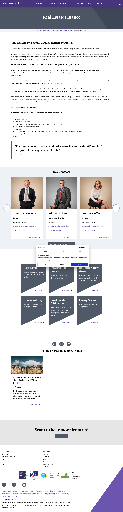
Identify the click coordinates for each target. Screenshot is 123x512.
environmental (44, 99)
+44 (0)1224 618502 (54, 230)
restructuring (82, 99)
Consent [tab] (45, 251)
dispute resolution (68, 99)
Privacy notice (6, 491)
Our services (57, 30)
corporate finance (56, 99)
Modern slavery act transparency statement (24, 493)
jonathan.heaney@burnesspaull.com (25, 226)
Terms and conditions (20, 491)
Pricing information (36, 491)
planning (36, 99)
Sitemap (16, 496)
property (20, 99)
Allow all (79, 264)
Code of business (50, 491)
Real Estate (68, 30)
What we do (47, 30)
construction (28, 99)
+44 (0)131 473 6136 (19, 230)
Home (39, 30)
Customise (62, 264)
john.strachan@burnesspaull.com (59, 226)
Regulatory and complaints (50, 493)
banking (14, 99)
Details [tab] (62, 251)
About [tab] (80, 251)
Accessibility (65, 493)
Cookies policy (6, 496)
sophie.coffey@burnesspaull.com (93, 226)
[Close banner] (87, 247)
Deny (46, 264)
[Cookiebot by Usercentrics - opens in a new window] (80, 248)
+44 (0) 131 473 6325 (88, 230)
